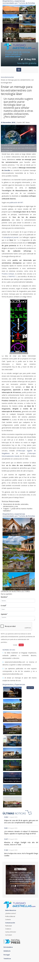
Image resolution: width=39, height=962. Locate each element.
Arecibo (7, 170)
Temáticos (7, 958)
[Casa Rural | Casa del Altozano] (10, 28)
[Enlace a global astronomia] (20, 879)
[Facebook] (19, 59)
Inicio (3, 77)
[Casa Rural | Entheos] (27, 19)
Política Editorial (10, 916)
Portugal (7, 955)
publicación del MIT (16, 202)
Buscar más (30, 687)
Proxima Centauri (8, 274)
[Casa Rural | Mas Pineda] (18, 563)
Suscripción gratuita (26, 63)
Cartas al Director (10, 932)
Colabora (8, 929)
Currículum (8, 935)
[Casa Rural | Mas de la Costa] (18, 545)
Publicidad (8, 926)
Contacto (8, 919)
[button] (3, 136)
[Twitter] (22, 59)
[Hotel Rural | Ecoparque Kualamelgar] (27, 9)
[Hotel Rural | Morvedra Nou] (27, 37)
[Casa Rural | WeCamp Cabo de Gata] (18, 526)
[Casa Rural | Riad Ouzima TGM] (10, 9)
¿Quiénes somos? (10, 913)
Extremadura (8, 947)
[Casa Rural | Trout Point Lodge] (10, 37)
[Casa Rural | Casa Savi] (12, 790)
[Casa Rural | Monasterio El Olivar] (12, 765)
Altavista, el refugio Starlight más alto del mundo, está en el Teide (21, 843)
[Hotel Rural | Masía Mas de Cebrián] (12, 753)
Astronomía (9, 77)
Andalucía (7, 951)
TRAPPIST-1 (12, 276)
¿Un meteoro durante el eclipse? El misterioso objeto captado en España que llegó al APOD (21, 832)
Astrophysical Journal (10, 237)
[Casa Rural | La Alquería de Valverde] (18, 581)
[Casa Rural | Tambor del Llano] (10, 19)
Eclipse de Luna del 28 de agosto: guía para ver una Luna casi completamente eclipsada (21, 821)
